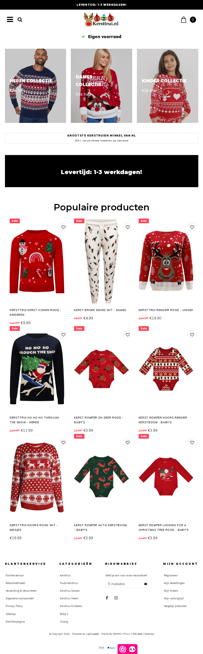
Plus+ (127, 633)
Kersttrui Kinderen (71, 606)
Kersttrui (65, 575)
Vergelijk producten (175, 606)
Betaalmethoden (15, 583)
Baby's (64, 614)
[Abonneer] (146, 584)
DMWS (117, 633)
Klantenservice (15, 575)
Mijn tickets (171, 590)
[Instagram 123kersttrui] (116, 598)
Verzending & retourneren (21, 590)
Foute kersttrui (69, 583)
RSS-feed (137, 633)
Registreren (171, 575)
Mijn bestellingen (174, 583)
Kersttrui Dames (69, 590)
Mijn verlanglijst (174, 598)
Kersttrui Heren (69, 598)
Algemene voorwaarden (20, 598)
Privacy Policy (14, 606)
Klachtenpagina (15, 621)
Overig (64, 621)
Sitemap (11, 614)
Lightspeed (92, 633)
